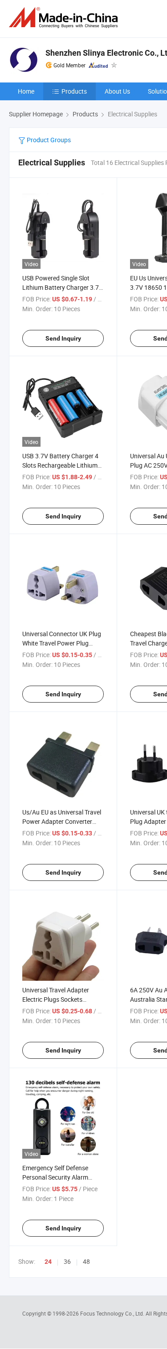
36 (67, 1261)
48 (86, 1261)
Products (74, 91)
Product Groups (48, 140)
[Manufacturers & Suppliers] (65, 17)
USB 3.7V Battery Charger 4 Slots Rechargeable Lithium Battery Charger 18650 (60, 465)
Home (26, 91)
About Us (117, 91)
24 (48, 1261)
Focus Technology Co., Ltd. (113, 1313)
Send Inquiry (63, 338)
